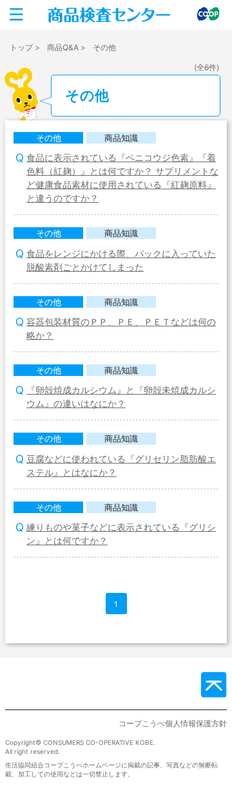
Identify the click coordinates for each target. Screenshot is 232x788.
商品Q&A (63, 47)
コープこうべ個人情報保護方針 (173, 723)
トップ (21, 47)
